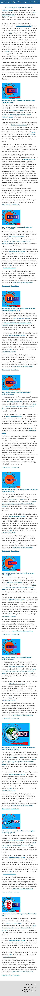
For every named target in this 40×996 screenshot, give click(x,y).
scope (33, 132)
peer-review (31, 134)
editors (8, 51)
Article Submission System (23, 26)
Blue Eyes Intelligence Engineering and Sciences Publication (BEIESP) (19, 406)
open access (11, 110)
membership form (29, 159)
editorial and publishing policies (22, 282)
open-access (17, 318)
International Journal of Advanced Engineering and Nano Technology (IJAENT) (18, 748)
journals (6, 17)
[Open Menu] (2, 2)
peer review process (9, 533)
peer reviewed (20, 499)
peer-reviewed (10, 15)
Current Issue (15, 204)
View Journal (6, 204)
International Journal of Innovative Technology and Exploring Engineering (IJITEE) (18, 309)
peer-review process (9, 268)
